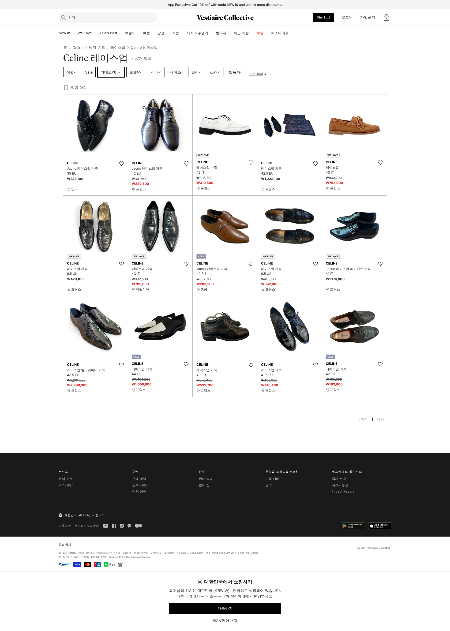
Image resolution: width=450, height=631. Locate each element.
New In (64, 33)
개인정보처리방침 (87, 526)
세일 (259, 33)
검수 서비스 (141, 485)
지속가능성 (340, 485)
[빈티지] (230, 33)
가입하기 (367, 17)
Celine (77, 47)
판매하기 (323, 17)
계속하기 (225, 608)
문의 (268, 485)
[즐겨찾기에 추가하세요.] (121, 163)
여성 (146, 33)
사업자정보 (156, 553)
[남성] (168, 33)
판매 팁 (204, 485)
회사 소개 (339, 479)
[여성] (154, 33)
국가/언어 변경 (225, 620)
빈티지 (221, 33)
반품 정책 (139, 491)
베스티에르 (280, 33)
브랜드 (130, 33)
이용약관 (65, 526)
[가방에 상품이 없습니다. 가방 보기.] (386, 17)
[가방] (183, 33)
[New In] (74, 33)
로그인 (347, 17)
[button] (386, 17)
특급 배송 (241, 33)
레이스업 (117, 47)
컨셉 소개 (66, 479)
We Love (85, 33)
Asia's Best (108, 33)
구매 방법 (139, 479)
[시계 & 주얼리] (212, 33)
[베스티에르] (292, 33)
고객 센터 (272, 479)
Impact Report (343, 491)
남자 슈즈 (97, 47)
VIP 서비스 (67, 485)
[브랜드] (139, 33)
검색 (71, 17)
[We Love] (96, 33)
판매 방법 (206, 479)
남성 (161, 33)
